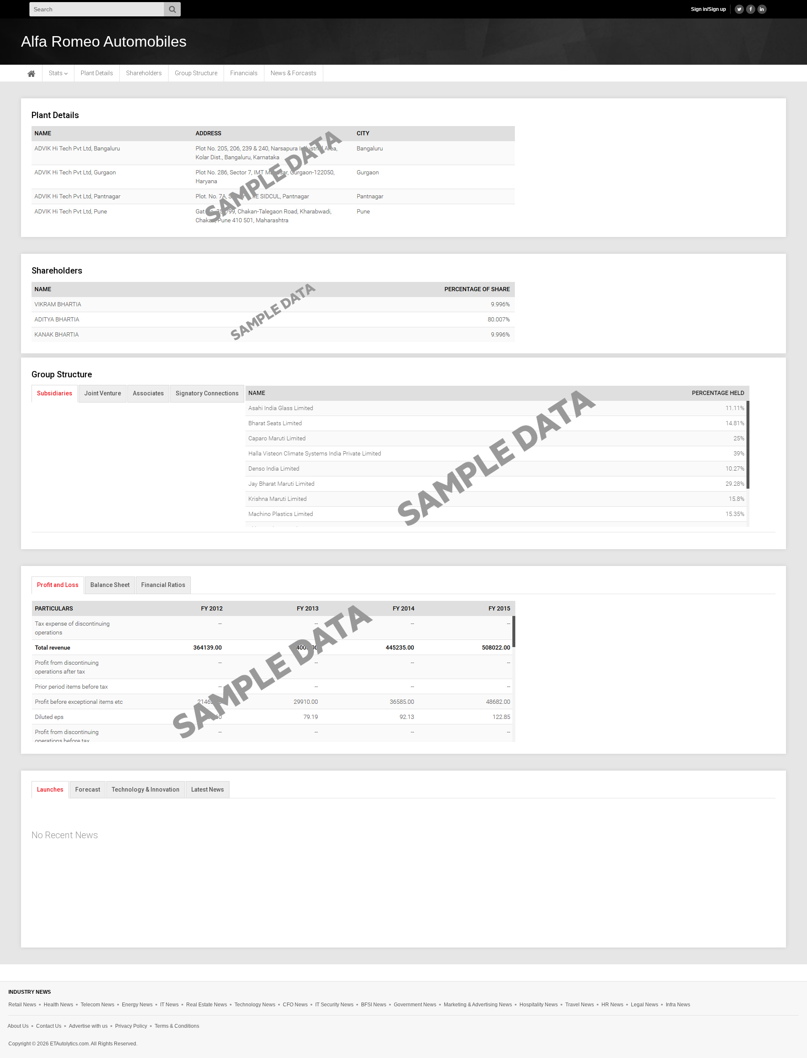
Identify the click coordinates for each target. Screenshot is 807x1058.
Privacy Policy (131, 1026)
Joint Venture (102, 393)
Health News (58, 1005)
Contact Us (48, 1026)
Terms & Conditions (177, 1026)
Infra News (678, 1005)
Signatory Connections (207, 393)
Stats (56, 73)
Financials (244, 73)
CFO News (295, 1005)
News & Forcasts (293, 73)
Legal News (644, 1005)
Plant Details (97, 73)
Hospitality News (539, 1005)
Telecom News (97, 1005)
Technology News (255, 1005)
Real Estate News (206, 1005)
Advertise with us (88, 1026)
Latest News (207, 789)
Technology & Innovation (145, 789)
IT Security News (334, 1005)
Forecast (87, 789)
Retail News (22, 1005)
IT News (169, 1005)
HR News (612, 1005)
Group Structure (196, 73)
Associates (148, 393)
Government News (415, 1005)
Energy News (137, 1005)
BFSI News (373, 1005)
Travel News (579, 1005)
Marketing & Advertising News (478, 1005)
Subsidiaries (54, 393)
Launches (50, 789)
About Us (18, 1026)
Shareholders (144, 73)
